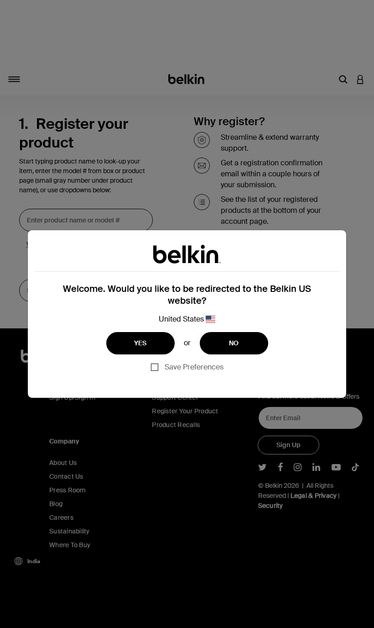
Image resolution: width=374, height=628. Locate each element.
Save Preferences (194, 367)
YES (140, 343)
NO (234, 343)
